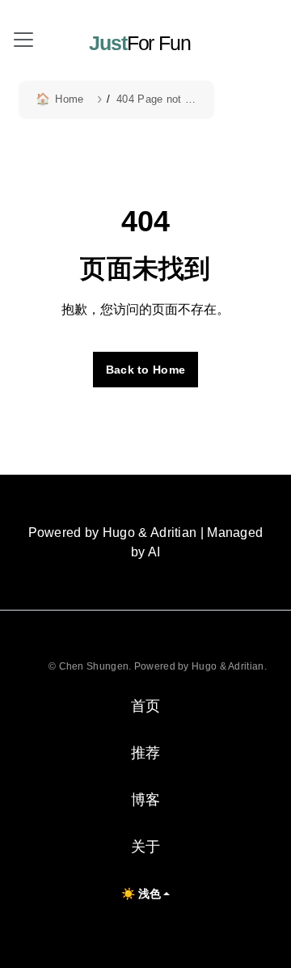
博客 (146, 800)
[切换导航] (23, 39)
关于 (146, 847)
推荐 (146, 753)
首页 (146, 706)
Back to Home (146, 369)
